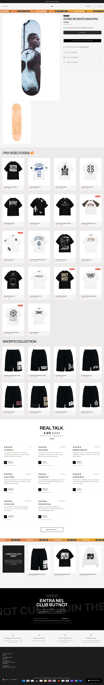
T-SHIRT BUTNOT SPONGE (61, 296)
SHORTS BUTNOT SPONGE (35, 412)
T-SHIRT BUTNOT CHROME (87, 187)
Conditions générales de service (9, 666)
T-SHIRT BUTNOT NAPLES (60, 259)
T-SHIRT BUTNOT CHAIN (86, 259)
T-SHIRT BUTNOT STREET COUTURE (63, 223)
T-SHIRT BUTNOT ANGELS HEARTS (11, 332)
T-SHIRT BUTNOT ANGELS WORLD (88, 296)
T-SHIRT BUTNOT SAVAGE (9, 296)
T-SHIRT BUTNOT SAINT (34, 223)
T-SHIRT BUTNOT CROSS (9, 223)
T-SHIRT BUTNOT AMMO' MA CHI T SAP (62, 574)
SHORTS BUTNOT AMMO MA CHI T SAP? (12, 375)
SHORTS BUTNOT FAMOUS (61, 412)
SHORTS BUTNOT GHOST (60, 375)
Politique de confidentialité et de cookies (9, 662)
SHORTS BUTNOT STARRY (9, 412)
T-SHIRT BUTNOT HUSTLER (35, 296)
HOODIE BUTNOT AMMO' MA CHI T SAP (88, 574)
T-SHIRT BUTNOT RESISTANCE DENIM (37, 259)
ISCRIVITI (66, 618)
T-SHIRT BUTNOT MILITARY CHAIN (88, 223)
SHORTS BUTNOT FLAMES (86, 412)
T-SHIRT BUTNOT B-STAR (9, 259)
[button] (82, 40)
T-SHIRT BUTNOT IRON (34, 332)
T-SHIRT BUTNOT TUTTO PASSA (10, 187)
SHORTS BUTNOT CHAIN (86, 375)
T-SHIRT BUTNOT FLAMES (60, 187)
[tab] (18, 153)
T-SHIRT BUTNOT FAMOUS (35, 187)
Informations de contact (7, 658)
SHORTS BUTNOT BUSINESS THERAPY (37, 375)
